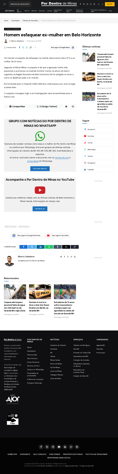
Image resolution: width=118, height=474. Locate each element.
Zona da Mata (55, 378)
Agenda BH (101, 345)
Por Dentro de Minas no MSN (99, 10)
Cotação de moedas (81, 360)
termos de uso (62, 157)
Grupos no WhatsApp (79, 10)
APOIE (109, 4)
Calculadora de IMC (80, 356)
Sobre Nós (12, 454)
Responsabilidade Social (59, 458)
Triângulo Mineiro (56, 375)
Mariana (34, 11)
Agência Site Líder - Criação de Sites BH (79, 466)
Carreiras (42, 11)
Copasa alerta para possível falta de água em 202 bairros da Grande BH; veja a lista (14, 306)
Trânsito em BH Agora (81, 345)
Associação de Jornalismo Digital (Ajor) (11, 370)
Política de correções (35, 379)
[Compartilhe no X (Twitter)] (23, 47)
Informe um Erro (33, 366)
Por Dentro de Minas (45, 466)
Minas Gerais (24, 227)
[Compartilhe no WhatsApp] (27, 47)
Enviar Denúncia (33, 362)
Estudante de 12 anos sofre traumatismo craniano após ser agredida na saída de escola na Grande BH (64, 308)
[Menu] (4, 4)
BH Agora (19, 10)
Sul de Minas (55, 367)
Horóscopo (101, 353)
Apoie (29, 347)
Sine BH (76, 349)
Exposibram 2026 (58, 10)
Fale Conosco (32, 358)
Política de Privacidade (97, 454)
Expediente (31, 351)
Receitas (100, 349)
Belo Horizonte (10, 227)
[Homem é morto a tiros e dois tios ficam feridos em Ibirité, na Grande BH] (40, 291)
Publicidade (54, 454)
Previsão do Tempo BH (81, 353)
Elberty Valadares (17, 41)
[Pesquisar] (98, 4)
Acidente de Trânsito (58, 345)
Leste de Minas (56, 371)
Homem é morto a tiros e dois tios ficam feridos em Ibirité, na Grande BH (39, 306)
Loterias (49, 11)
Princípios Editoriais (34, 383)
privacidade (32, 161)
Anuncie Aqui (69, 10)
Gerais (52, 356)
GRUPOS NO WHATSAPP (20, 4)
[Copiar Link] (30, 47)
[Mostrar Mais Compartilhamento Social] (35, 47)
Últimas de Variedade (12, 29)
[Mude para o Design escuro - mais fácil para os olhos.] (102, 4)
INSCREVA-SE (40, 209)
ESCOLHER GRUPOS (40, 169)
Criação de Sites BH (80, 376)
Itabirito (27, 11)
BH (51, 353)
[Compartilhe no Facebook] (19, 47)
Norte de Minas (56, 364)
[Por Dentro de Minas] (59, 4)
